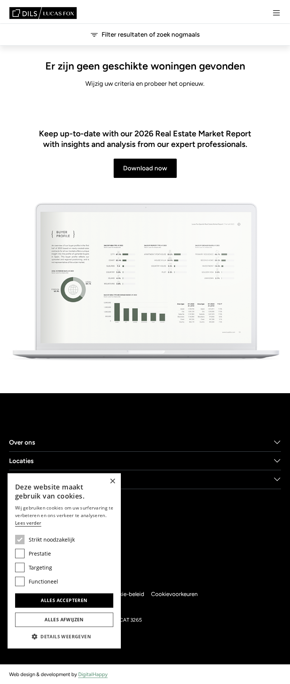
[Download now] (145, 282)
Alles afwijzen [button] (64, 619)
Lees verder (28, 523)
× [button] (112, 481)
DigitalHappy (93, 674)
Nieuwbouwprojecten (41, 479)
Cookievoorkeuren (174, 594)
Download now (145, 168)
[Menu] (276, 12)
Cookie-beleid (126, 594)
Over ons (22, 442)
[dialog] (64, 560)
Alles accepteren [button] (64, 600)
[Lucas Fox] (43, 13)
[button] (64, 636)
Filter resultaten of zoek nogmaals (151, 34)
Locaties (21, 461)
